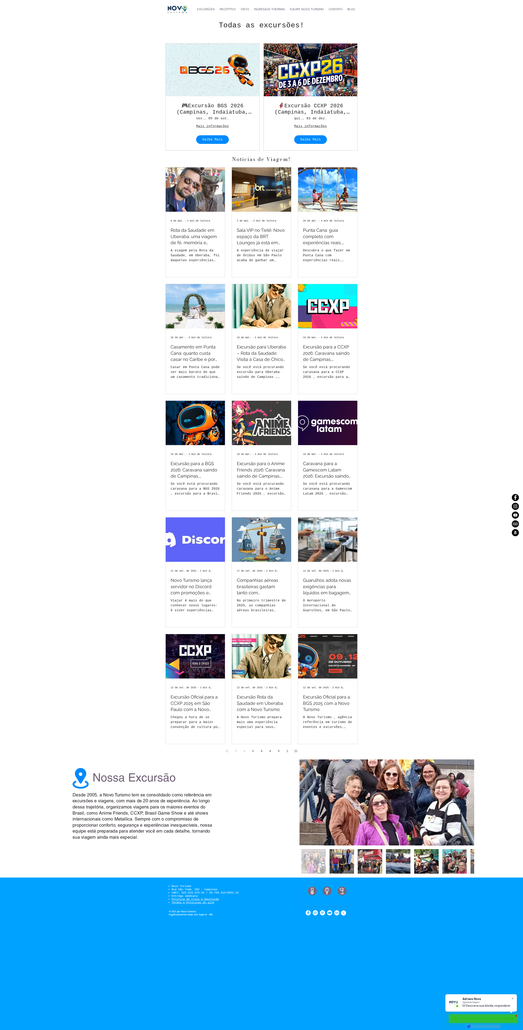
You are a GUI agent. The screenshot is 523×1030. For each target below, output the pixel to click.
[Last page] (295, 751)
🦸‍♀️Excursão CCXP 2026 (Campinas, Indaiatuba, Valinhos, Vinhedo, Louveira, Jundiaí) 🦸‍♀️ (310, 109)
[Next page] (287, 751)
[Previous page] (235, 751)
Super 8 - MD (205, 914)
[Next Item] (467, 802)
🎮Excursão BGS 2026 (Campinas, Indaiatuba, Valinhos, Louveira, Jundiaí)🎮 (212, 109)
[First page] (227, 751)
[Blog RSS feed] (343, 913)
